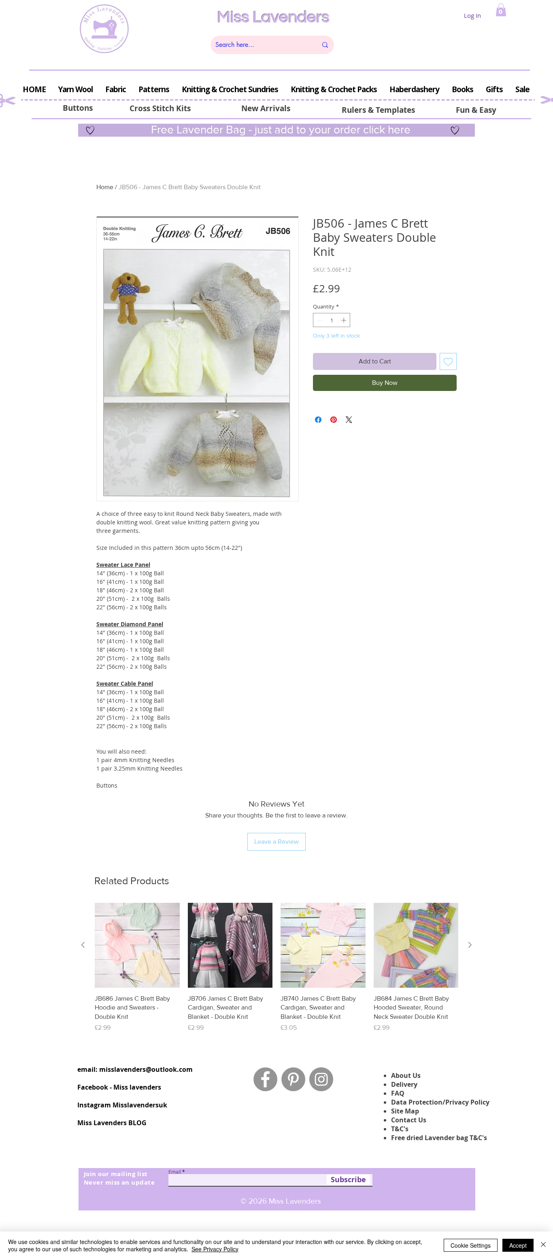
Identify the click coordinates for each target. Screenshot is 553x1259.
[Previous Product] (83, 945)
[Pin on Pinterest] (333, 420)
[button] (501, 9)
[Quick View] (137, 945)
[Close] (543, 1245)
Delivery (404, 1084)
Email (174, 1171)
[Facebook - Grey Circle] (265, 1079)
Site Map (405, 1111)
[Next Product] (470, 945)
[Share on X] (349, 420)
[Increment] (344, 320)
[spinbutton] (332, 320)
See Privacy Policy (214, 1249)
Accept (518, 1245)
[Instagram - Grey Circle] (321, 1079)
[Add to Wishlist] (448, 361)
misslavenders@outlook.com (146, 1069)
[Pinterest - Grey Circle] (293, 1079)
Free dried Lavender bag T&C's (439, 1137)
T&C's (399, 1128)
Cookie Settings (471, 1245)
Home (104, 187)
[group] (276, 967)
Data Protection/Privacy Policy (440, 1102)
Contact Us (408, 1119)
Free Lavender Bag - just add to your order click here (279, 129)
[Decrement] (319, 320)
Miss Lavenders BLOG (112, 1122)
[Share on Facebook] (318, 420)
